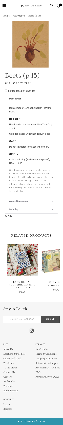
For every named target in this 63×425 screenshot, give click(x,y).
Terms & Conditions (46, 354)
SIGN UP (50, 319)
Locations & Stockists (14, 354)
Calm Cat (56, 282)
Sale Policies (41, 349)
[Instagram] (32, 331)
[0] (58, 6)
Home (6, 15)
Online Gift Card (12, 358)
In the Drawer (10, 390)
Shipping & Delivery (46, 358)
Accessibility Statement (47, 367)
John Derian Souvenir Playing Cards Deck (22, 284)
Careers (7, 377)
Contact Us (9, 372)
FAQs (38, 372)
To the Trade (10, 367)
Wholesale (8, 363)
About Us (8, 349)
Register (7, 409)
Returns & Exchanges (46, 363)
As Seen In (9, 381)
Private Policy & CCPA (47, 377)
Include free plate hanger (21, 91)
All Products (19, 15)
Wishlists (8, 386)
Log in (6, 404)
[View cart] (51, 5)
